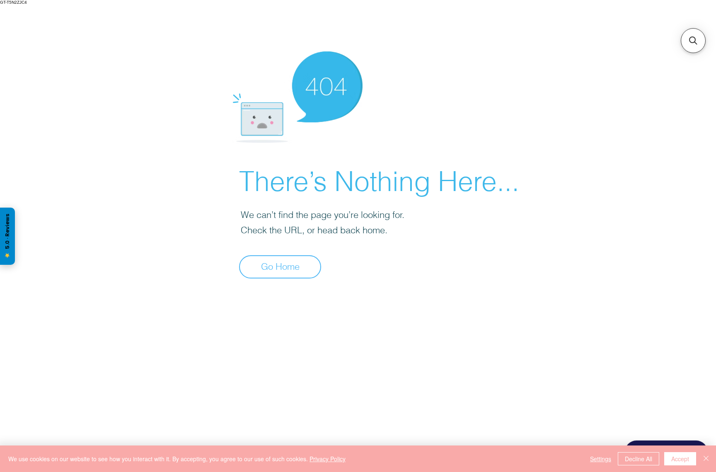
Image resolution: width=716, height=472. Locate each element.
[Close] (706, 458)
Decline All (638, 459)
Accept (680, 459)
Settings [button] (600, 459)
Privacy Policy (328, 459)
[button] (693, 40)
